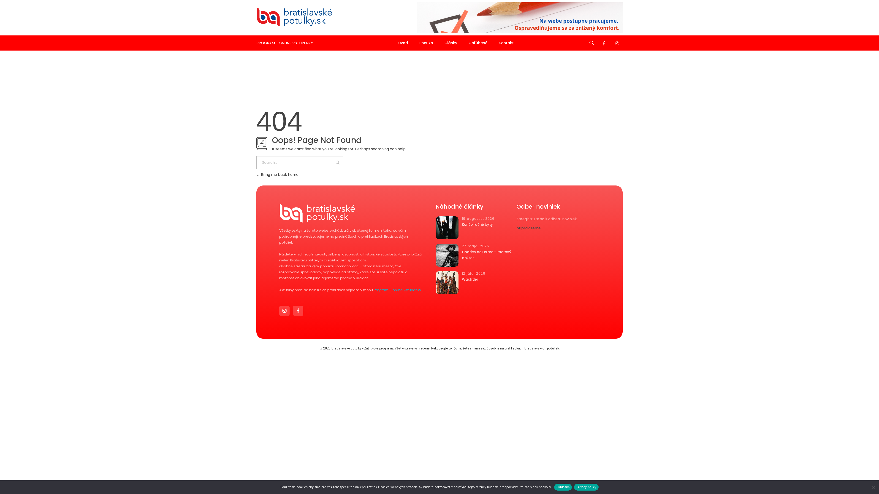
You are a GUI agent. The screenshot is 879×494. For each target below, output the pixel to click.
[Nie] (873, 487)
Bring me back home (279, 174)
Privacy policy (586, 487)
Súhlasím (563, 487)
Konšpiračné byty (477, 224)
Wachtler (470, 279)
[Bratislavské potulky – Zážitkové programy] (294, 17)
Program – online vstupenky (397, 289)
